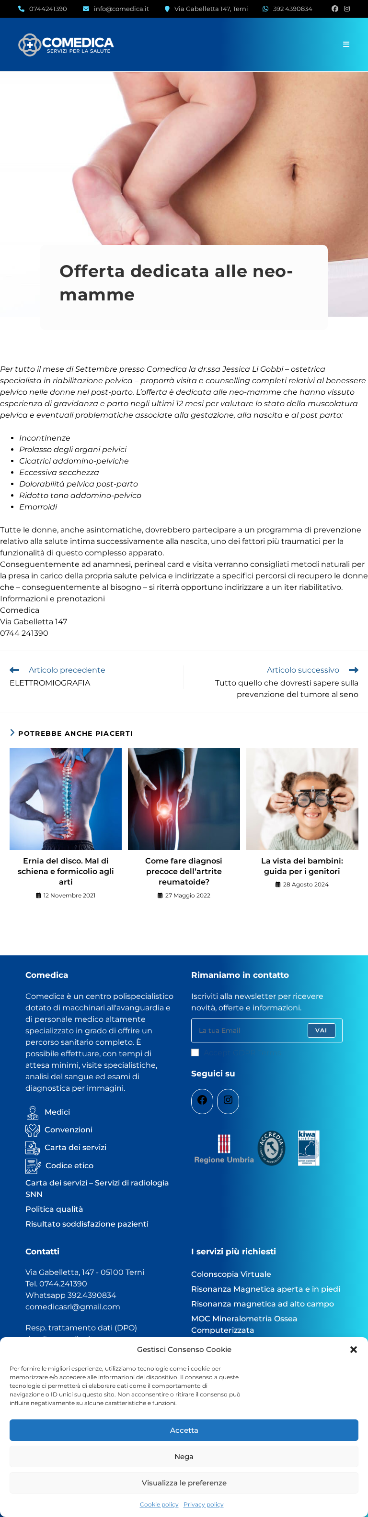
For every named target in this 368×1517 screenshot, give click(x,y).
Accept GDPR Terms (242, 1052)
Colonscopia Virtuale (231, 1274)
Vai (321, 1030)
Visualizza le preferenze (184, 1482)
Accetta (184, 1430)
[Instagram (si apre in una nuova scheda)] (345, 8)
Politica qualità (54, 1209)
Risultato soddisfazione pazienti (87, 1224)
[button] (353, 1349)
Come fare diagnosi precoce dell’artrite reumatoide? (183, 871)
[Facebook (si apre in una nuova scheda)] (335, 8)
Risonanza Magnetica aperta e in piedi (265, 1289)
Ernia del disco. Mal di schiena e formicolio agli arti (66, 871)
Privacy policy (204, 1504)
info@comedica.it (121, 8)
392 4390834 (292, 8)
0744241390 (48, 8)
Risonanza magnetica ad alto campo (262, 1303)
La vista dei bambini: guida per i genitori (302, 866)
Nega (184, 1456)
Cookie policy (159, 1504)
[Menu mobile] (346, 44)
